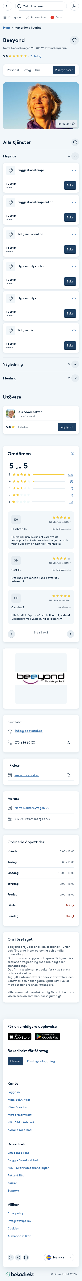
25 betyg (36, 56)
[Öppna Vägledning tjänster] (75, 364)
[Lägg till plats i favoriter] (74, 40)
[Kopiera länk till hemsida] (69, 775)
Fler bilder (64, 123)
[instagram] (11, 1257)
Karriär (12, 1183)
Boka (70, 185)
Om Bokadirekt (18, 1152)
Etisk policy (15, 1213)
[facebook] (26, 1257)
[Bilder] (41, 678)
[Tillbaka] (7, 6)
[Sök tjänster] (75, 142)
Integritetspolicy (19, 1221)
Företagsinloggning (41, 1061)
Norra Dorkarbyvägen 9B (31, 808)
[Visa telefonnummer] (69, 743)
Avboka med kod (20, 1130)
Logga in (14, 1092)
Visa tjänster (64, 70)
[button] (41, 178)
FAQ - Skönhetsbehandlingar (28, 1168)
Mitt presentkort (19, 1115)
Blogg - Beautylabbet (23, 1160)
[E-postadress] (42, 731)
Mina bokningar (19, 1099)
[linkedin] (18, 1257)
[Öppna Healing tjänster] (75, 378)
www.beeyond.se (26, 775)
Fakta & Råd (16, 1175)
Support (13, 1190)
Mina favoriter (18, 1107)
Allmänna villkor (19, 1236)
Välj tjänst (67, 427)
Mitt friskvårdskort (21, 1122)
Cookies (13, 1228)
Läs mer (15, 1061)
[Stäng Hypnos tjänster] (75, 156)
